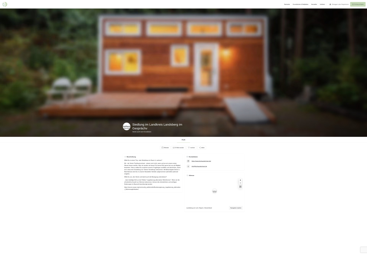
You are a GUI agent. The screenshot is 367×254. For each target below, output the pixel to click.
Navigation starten (235, 208)
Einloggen (335, 4)
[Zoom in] (240, 180)
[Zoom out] (240, 183)
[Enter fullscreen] (240, 186)
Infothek (322, 4)
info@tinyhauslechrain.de (199, 166)
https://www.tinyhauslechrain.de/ (201, 161)
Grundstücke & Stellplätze (300, 4)
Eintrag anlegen (359, 4)
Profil (183, 140)
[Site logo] (5, 4)
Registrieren (345, 4)
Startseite (287, 4)
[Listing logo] (126, 126)
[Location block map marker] (215, 191)
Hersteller (314, 4)
